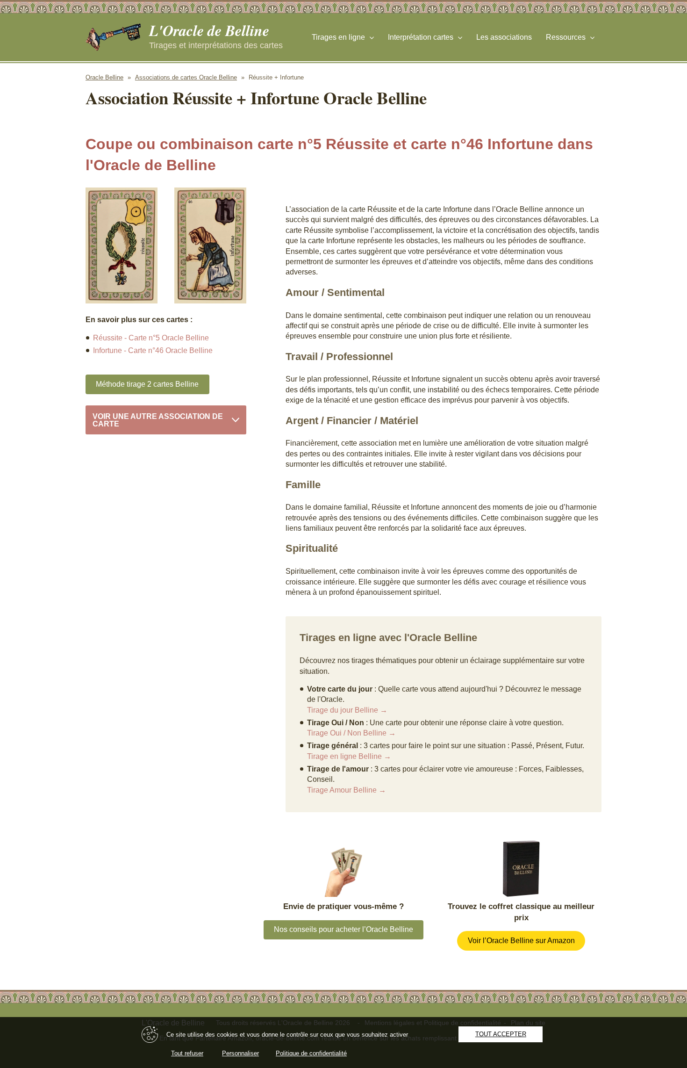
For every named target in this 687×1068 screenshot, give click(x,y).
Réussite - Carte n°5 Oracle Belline (151, 338)
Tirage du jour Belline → (347, 710)
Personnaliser (240, 1053)
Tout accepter (500, 1034)
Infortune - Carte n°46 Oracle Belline (153, 350)
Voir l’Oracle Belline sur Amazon (521, 941)
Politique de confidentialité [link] (311, 1053)
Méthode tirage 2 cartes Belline (147, 384)
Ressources (566, 37)
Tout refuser (187, 1053)
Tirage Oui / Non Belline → (351, 733)
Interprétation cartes (420, 37)
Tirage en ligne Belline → (349, 756)
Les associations (504, 37)
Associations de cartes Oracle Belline (186, 77)
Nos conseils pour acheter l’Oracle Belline (343, 929)
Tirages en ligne (338, 37)
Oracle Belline (104, 77)
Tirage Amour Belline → (346, 790)
